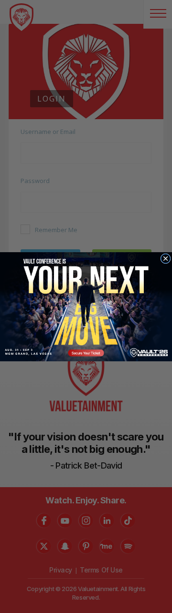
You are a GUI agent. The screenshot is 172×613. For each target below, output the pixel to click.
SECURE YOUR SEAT (85, 306)
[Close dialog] (165, 258)
